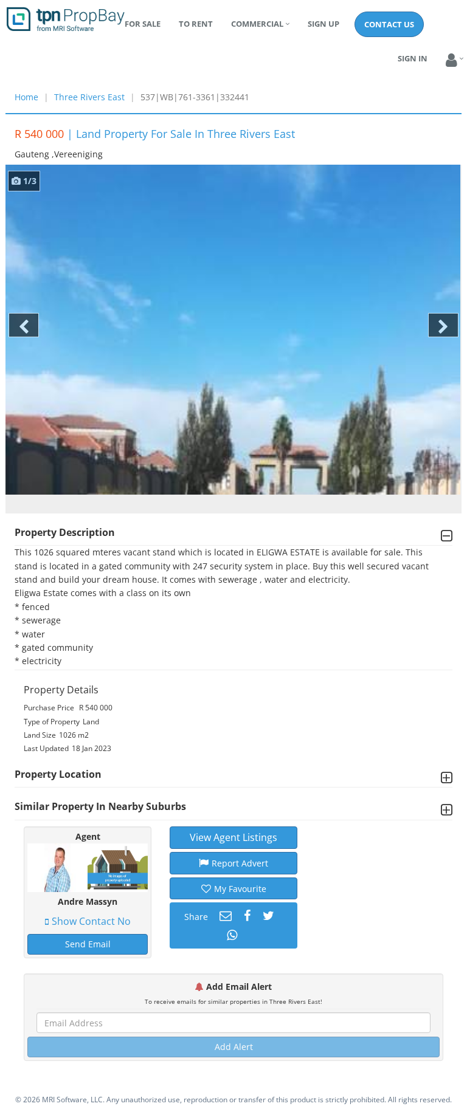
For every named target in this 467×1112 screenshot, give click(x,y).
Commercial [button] (257, 23)
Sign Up (323, 23)
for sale (143, 23)
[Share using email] (224, 915)
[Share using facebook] (246, 915)
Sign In (412, 58)
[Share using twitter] (267, 915)
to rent (196, 23)
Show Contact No (91, 921)
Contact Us (389, 24)
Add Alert (234, 1046)
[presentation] (24, 325)
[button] (451, 60)
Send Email (88, 944)
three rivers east (89, 97)
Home (26, 97)
